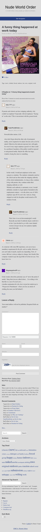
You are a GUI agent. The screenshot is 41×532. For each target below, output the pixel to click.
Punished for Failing (17, 406)
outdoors (13, 466)
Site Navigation (20, 18)
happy (10, 457)
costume (8, 454)
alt (16, 450)
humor (20, 457)
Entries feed (6, 505)
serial (36, 466)
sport (5, 471)
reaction (25, 466)
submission (17, 470)
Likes (6, 77)
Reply (4, 121)
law (23, 83)
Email (23, 343)
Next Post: (11, 380)
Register (5, 501)
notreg (27, 462)
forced (15, 83)
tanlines (25, 471)
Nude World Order (20, 7)
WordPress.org (7, 509)
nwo (26, 83)
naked (8, 462)
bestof (27, 450)
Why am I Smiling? (18, 415)
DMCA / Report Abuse (20, 528)
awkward (22, 450)
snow (3, 471)
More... (4, 428)
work (34, 83)
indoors (20, 83)
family (21, 454)
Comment (5, 311)
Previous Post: (11, 378)
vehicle (11, 475)
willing (18, 474)
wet (14, 475)
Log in (5, 503)
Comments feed (7, 507)
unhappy (5, 474)
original (30, 83)
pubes (20, 466)
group (4, 457)
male (3, 462)
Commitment (11, 413)
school (32, 466)
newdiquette (21, 462)
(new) (6, 83)
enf (18, 454)
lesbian (35, 458)
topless (30, 470)
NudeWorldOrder (22, 33)
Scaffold (28, 524)
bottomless (32, 450)
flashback (26, 454)
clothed (11, 83)
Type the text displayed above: (20, 365)
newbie (15, 462)
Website (4, 351)
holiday (15, 458)
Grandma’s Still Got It (14, 410)
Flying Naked (15, 408)
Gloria (8, 240)
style (8, 471)
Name (4, 343)
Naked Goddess (16, 404)
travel (34, 471)
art (18, 450)
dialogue (13, 453)
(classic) (5, 450)
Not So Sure (14, 417)
